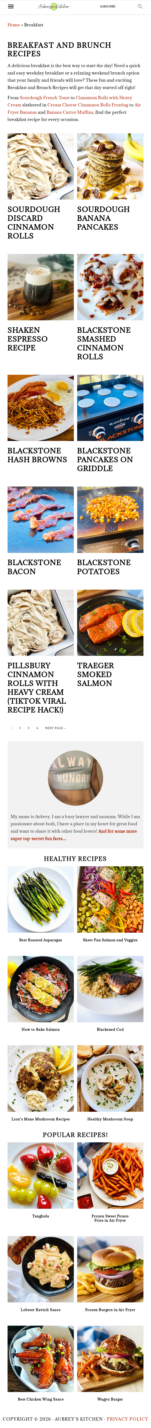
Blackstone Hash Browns (37, 455)
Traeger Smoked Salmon (95, 674)
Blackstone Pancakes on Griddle (105, 459)
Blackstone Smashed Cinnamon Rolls (104, 343)
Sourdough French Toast (45, 97)
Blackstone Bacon (34, 567)
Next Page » (55, 728)
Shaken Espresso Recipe (28, 338)
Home (14, 24)
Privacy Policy (127, 1419)
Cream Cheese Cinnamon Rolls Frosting (88, 105)
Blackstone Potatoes (104, 567)
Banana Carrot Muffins (70, 112)
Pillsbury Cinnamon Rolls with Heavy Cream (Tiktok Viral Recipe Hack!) (37, 687)
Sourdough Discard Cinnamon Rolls (34, 222)
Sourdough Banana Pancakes (103, 218)
